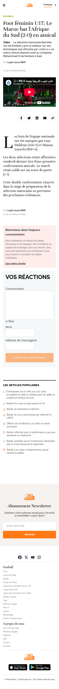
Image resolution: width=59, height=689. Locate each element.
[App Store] (17, 667)
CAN (5, 571)
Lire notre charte (15, 263)
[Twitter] (26, 557)
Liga (5, 600)
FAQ (5, 639)
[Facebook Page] (20, 557)
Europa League (9, 597)
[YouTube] (33, 557)
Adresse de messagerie (21, 340)
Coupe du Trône (10, 582)
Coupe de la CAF (10, 589)
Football (8, 16)
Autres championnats (12, 618)
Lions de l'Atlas (9, 575)
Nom (9, 327)
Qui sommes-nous (11, 628)
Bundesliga (8, 615)
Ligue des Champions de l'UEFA (17, 593)
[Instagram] (39, 557)
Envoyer (29, 534)
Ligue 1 (6, 611)
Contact (6, 642)
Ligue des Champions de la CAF (17, 586)
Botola (6, 579)
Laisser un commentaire (29, 357)
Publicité (7, 635)
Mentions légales (10, 632)
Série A (6, 607)
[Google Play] (40, 667)
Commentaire (15, 288)
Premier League (10, 604)
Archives (7, 646)
